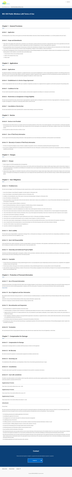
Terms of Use (4, 468)
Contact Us (35, 460)
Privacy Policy (4, 287)
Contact (17, 468)
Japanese (68, 1)
